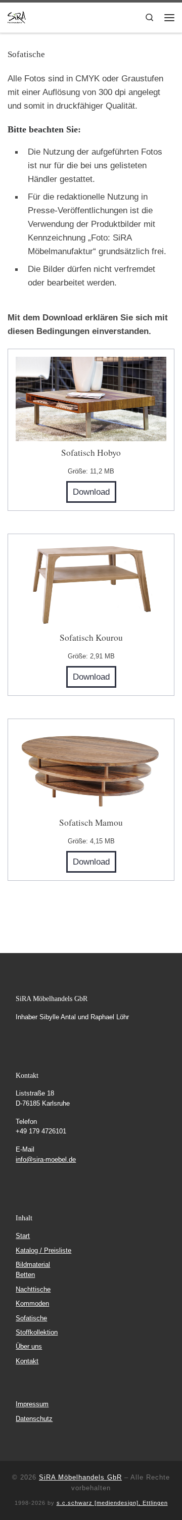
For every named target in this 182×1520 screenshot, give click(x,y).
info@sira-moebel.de (46, 1159)
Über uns (29, 1346)
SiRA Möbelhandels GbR (80, 1477)
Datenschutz (34, 1418)
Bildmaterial (33, 1264)
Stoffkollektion (37, 1332)
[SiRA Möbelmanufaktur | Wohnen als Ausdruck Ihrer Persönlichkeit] (17, 16)
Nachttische (33, 1289)
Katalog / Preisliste (43, 1250)
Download (91, 492)
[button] (18, 1502)
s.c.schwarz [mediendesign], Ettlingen (112, 1503)
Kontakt (27, 1361)
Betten (25, 1274)
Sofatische (31, 1318)
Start (23, 1236)
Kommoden (32, 1303)
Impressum (32, 1404)
